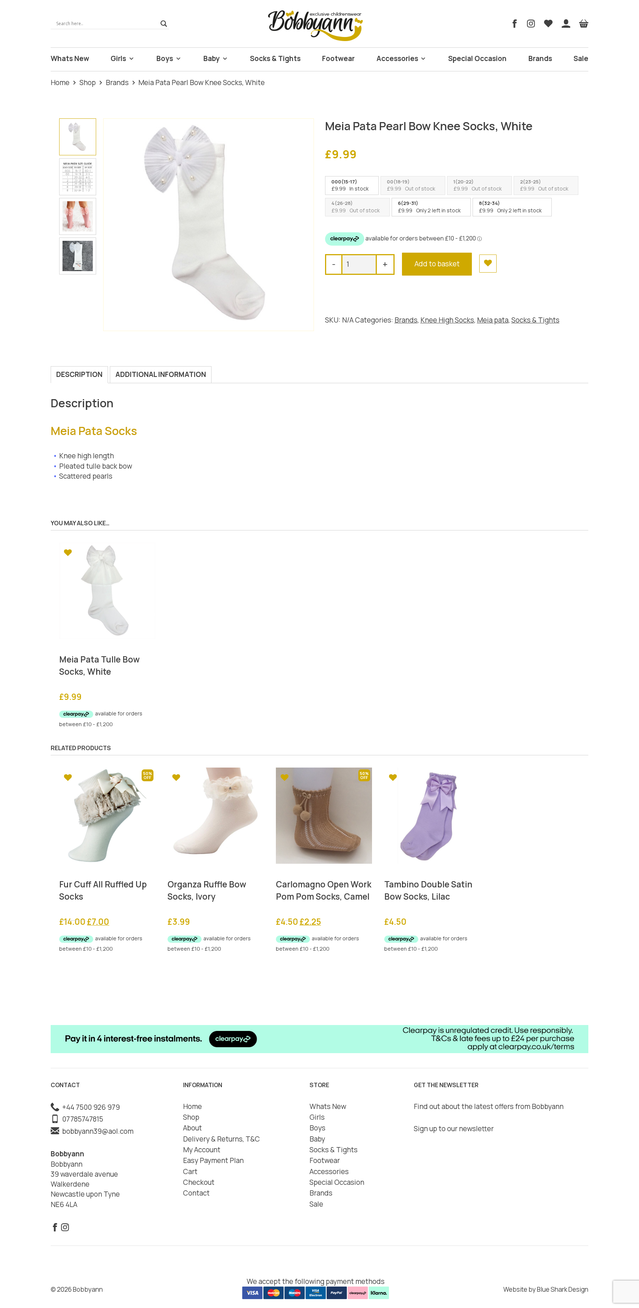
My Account (201, 1149)
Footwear (338, 58)
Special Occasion (477, 58)
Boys (164, 58)
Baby (211, 58)
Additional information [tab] (160, 374)
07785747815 (81, 1119)
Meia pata (492, 320)
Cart (190, 1171)
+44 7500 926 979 (89, 1107)
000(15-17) (344, 181)
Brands (540, 58)
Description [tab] (79, 374)
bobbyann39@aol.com (96, 1131)
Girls (118, 58)
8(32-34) (489, 203)
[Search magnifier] (164, 23)
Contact (196, 1193)
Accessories (397, 58)
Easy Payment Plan (213, 1160)
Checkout (198, 1182)
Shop (88, 82)
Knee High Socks (447, 320)
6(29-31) (408, 203)
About (192, 1128)
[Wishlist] (548, 23)
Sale (581, 58)
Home (60, 82)
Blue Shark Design (562, 1289)
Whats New (70, 58)
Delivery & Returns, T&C (221, 1139)
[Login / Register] (566, 23)
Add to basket (437, 264)
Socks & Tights (275, 58)
